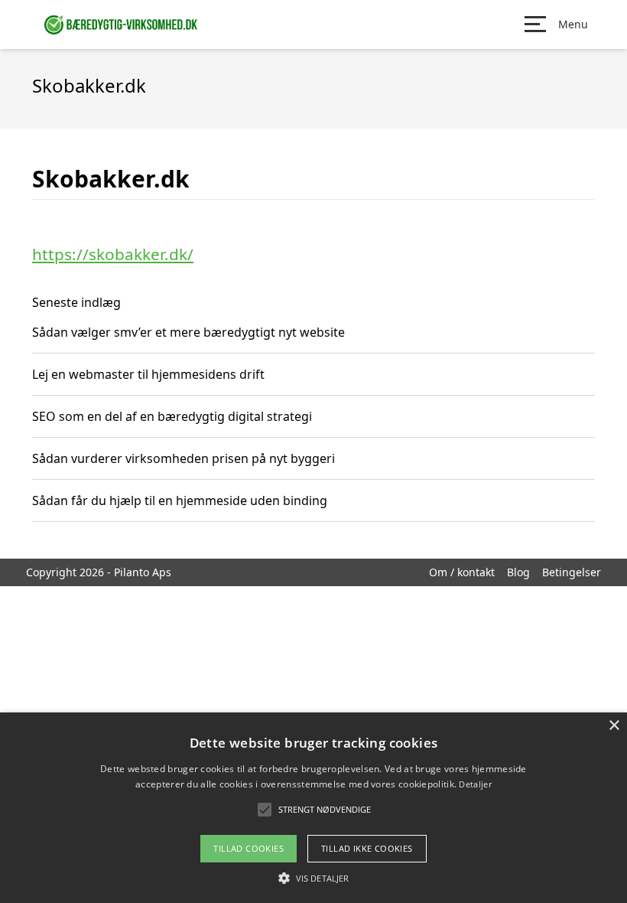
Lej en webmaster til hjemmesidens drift (148, 374)
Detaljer (475, 784)
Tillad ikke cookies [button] (367, 848)
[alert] (313, 807)
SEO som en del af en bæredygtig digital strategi (172, 416)
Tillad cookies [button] (248, 848)
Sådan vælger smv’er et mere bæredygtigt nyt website (188, 332)
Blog (518, 572)
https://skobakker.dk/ (112, 254)
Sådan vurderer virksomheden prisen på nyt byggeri (183, 458)
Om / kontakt (462, 572)
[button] (313, 877)
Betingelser (571, 572)
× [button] (613, 726)
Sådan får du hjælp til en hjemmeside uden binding (179, 500)
